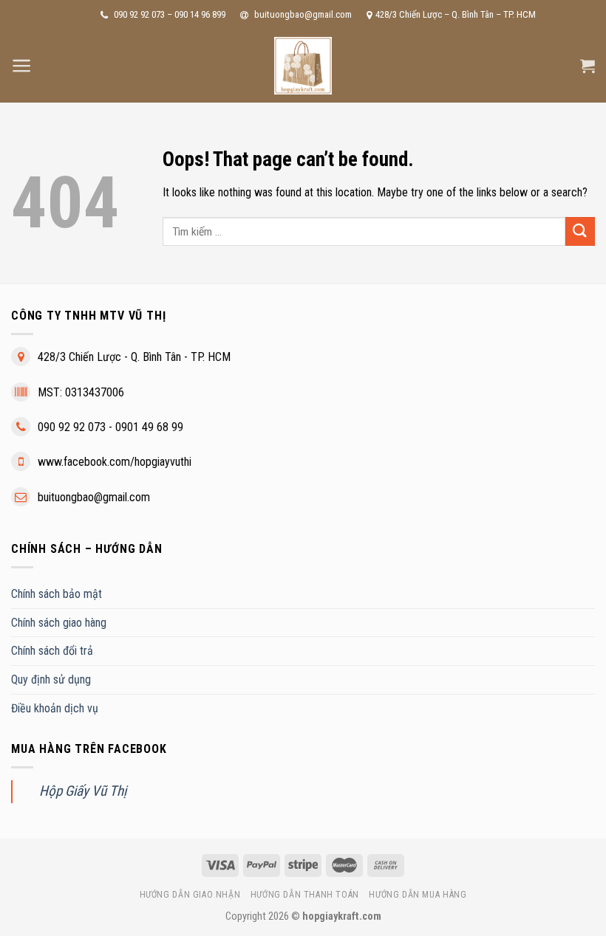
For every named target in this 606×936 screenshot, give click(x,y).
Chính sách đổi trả (52, 651)
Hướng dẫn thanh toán (305, 894)
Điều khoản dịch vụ (54, 708)
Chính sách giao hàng (58, 623)
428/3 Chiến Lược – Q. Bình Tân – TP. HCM (455, 14)
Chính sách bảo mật (56, 594)
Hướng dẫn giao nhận (190, 894)
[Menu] (22, 66)
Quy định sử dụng (51, 679)
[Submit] (580, 231)
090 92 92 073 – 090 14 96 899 (168, 14)
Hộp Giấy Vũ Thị (82, 790)
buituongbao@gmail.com (302, 14)
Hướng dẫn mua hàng (417, 894)
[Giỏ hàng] (587, 65)
